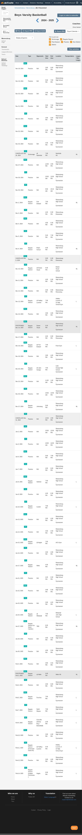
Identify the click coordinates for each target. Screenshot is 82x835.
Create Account (70, 3)
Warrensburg (30, 8)
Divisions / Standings (36, 3)
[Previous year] (38, 20)
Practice (66, 42)
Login (49, 810)
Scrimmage (55, 39)
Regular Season (68, 39)
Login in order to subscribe (68, 15)
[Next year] (58, 20)
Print (19, 31)
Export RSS (61, 31)
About (13, 799)
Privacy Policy (41, 810)
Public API (31, 797)
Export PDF (28, 31)
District (54, 44)
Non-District (76, 42)
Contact (25, 3)
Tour (12, 801)
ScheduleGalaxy (20, 8)
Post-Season (56, 42)
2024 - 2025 (47, 20)
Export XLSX (40, 31)
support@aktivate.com (69, 799)
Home (13, 797)
